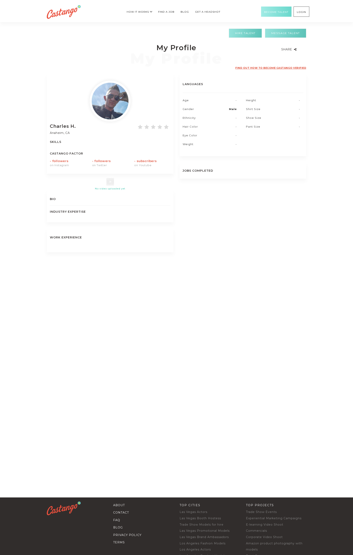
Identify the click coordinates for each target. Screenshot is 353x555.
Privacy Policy (127, 535)
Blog (185, 12)
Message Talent (285, 33)
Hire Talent (245, 33)
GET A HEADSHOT (207, 12)
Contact (121, 512)
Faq (116, 520)
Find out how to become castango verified (270, 67)
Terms (119, 542)
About (119, 505)
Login (301, 12)
